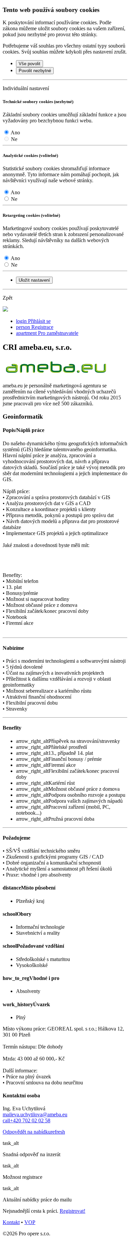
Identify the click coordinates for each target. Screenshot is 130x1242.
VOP (29, 1222)
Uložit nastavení (34, 280)
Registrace (34, 327)
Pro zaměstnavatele (47, 333)
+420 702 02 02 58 (26, 1120)
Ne (14, 139)
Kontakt (11, 1222)
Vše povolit (29, 63)
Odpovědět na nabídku (34, 1132)
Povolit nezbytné (35, 70)
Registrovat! (72, 1211)
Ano (15, 132)
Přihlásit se (33, 321)
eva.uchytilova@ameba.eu (35, 1114)
